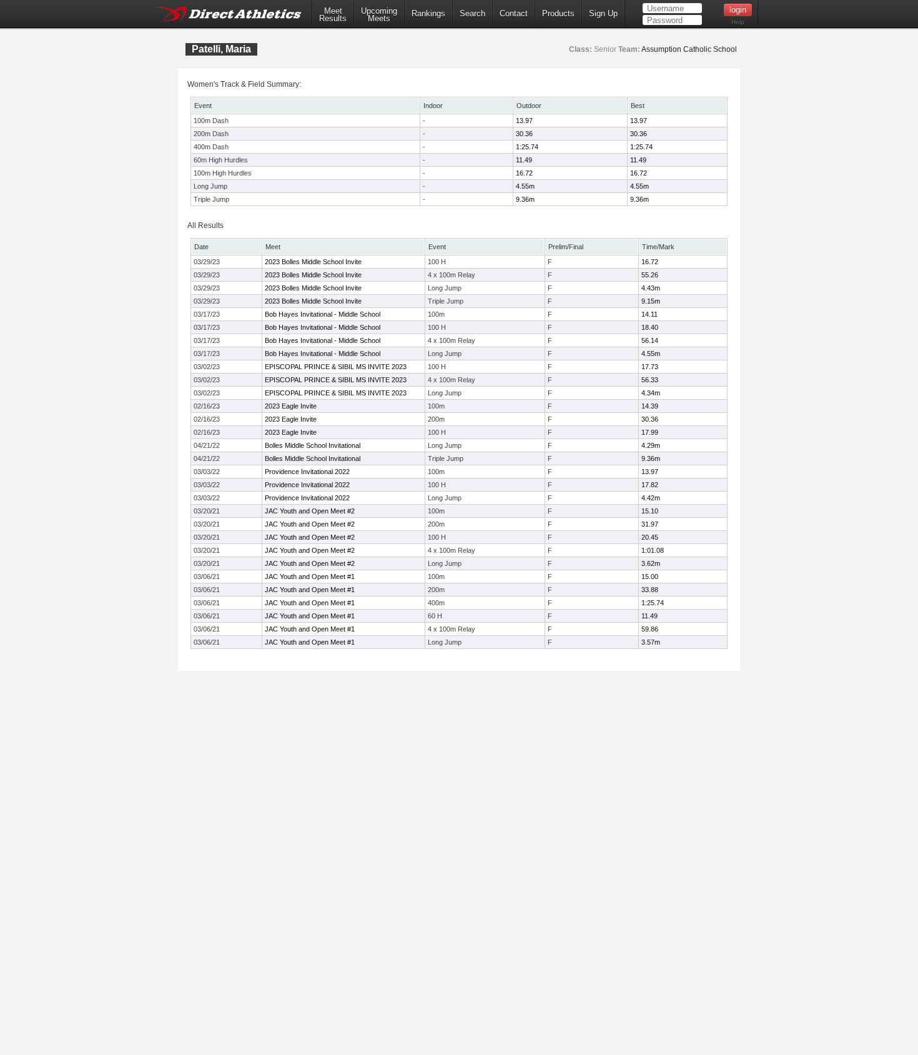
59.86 (649, 629)
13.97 (524, 120)
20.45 (649, 537)
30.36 (524, 133)
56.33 (649, 380)
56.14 (649, 340)
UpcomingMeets (379, 15)
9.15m (650, 301)
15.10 (649, 511)
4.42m (650, 498)
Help (737, 22)
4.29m (650, 445)
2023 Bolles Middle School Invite (313, 261)
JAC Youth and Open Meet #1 (310, 576)
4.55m (525, 186)
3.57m (650, 642)
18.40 (649, 327)
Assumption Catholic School (689, 49)
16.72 (524, 173)
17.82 (649, 484)
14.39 (649, 406)
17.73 (649, 366)
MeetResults (333, 15)
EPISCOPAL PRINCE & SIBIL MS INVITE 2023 (336, 366)
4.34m (650, 393)
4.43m (650, 288)
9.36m (525, 199)
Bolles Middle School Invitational (312, 445)
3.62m (650, 563)
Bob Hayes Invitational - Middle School (322, 314)
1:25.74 (527, 147)
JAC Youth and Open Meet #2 (310, 511)
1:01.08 (652, 550)
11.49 (524, 160)
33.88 (649, 589)
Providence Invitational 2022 (307, 471)
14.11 (649, 314)
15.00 (649, 576)
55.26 (649, 275)
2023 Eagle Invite (291, 406)
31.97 (649, 524)
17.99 (649, 432)
